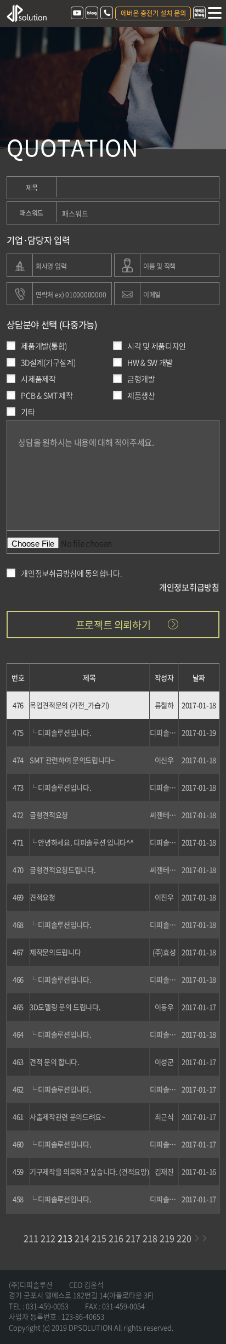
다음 (196, 1238)
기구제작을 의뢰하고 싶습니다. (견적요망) (89, 1171)
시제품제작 (38, 378)
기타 (28, 411)
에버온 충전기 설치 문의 (153, 13)
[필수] (20, 264)
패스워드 (31, 213)
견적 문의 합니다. (55, 1061)
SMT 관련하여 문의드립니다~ (72, 760)
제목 (32, 188)
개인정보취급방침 (189, 581)
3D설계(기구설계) (48, 362)
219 (167, 1238)
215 (99, 1238)
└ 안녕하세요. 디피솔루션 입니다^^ (82, 842)
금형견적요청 (49, 814)
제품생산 (141, 395)
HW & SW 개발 (150, 362)
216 (116, 1238)
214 (82, 1238)
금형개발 (141, 378)
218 (150, 1238)
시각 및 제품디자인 (156, 345)
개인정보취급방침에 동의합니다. (71, 572)
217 (133, 1238)
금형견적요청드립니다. (62, 869)
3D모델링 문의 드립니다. (65, 1007)
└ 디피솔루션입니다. (60, 732)
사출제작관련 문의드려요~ (67, 1116)
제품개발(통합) (44, 345)
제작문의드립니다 (55, 952)
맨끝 (204, 1238)
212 (48, 1238)
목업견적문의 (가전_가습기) (69, 705)
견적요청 (42, 897)
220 (184, 1238)
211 (31, 1238)
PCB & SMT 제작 (46, 395)
